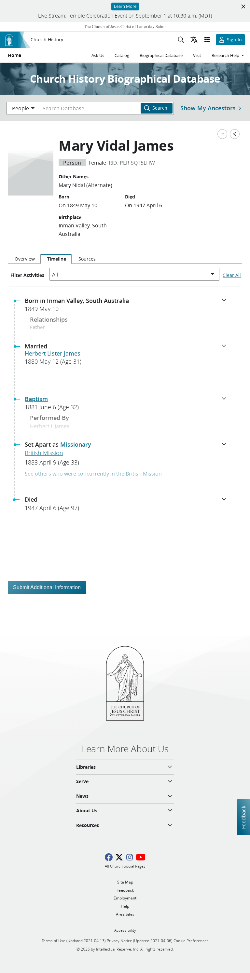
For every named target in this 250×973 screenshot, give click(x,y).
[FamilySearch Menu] (222, 134)
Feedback (243, 817)
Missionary (75, 444)
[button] (127, 306)
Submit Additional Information (47, 587)
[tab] (24, 259)
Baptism (36, 399)
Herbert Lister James (52, 353)
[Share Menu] (235, 134)
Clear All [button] (232, 275)
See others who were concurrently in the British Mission (93, 473)
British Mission (44, 453)
